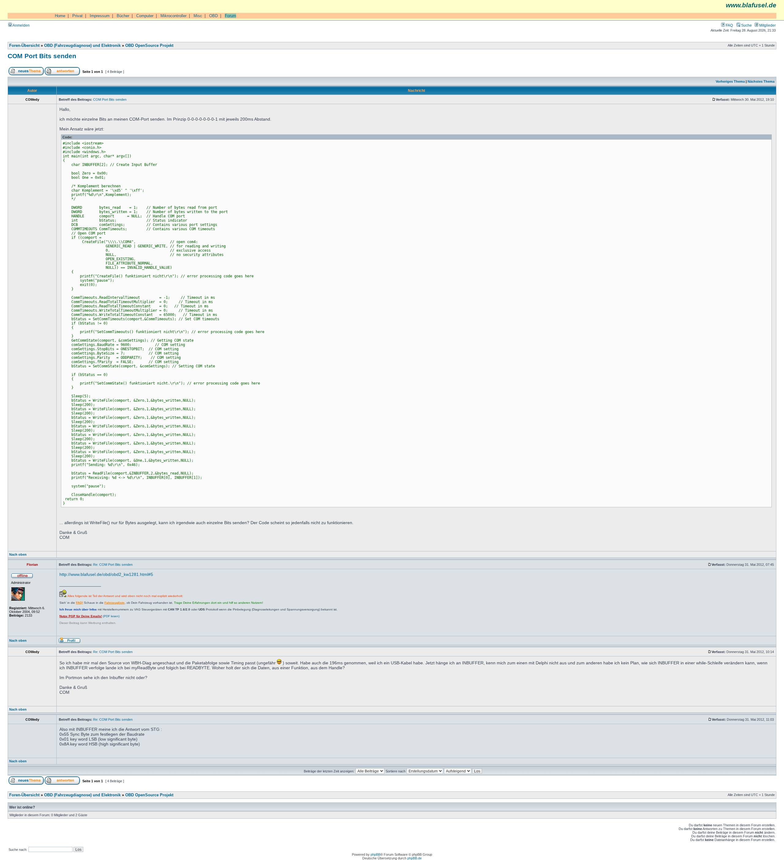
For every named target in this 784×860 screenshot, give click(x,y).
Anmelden (21, 25)
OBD (213, 15)
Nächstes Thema (761, 81)
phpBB (375, 854)
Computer (144, 15)
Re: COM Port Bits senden (113, 564)
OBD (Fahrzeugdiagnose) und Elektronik (82, 45)
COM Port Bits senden (42, 55)
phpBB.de (414, 858)
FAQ (729, 25)
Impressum (100, 15)
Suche (746, 25)
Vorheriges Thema (730, 81)
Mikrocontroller (173, 15)
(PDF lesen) (89, 616)
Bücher (123, 15)
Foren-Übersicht (24, 45)
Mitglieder (767, 25)
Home (60, 15)
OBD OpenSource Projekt (149, 45)
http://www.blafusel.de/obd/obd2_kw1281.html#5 (106, 574)
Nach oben (18, 554)
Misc (198, 15)
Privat (77, 15)
